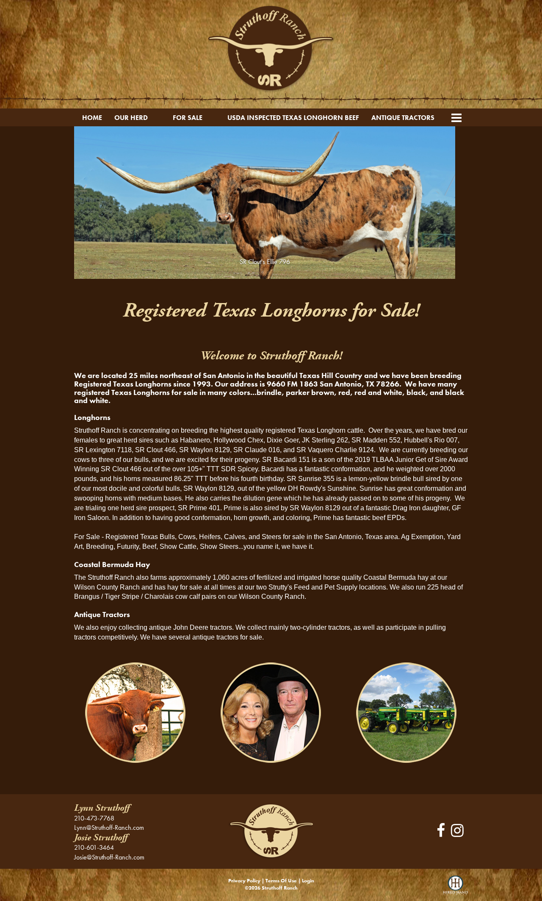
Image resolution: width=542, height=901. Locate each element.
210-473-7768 (94, 818)
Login (308, 880)
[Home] (271, 830)
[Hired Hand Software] (455, 888)
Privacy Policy (244, 880)
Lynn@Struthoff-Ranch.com (109, 827)
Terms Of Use (281, 880)
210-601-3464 (94, 847)
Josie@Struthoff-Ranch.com (109, 857)
